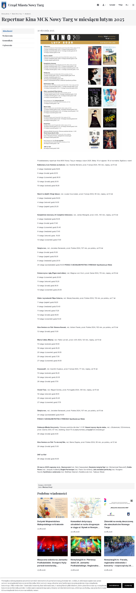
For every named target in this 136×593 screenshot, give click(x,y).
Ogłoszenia (7, 45)
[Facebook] (98, 5)
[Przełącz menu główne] (133, 5)
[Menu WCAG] (104, 5)
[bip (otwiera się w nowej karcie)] (120, 5)
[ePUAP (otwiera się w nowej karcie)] (112, 5)
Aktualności (7, 31)
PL (127, 5)
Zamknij (128, 585)
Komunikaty (7, 40)
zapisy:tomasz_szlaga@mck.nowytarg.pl (89, 430)
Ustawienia (114, 585)
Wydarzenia (7, 36)
